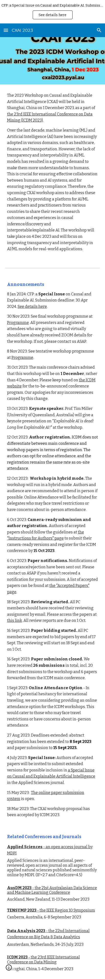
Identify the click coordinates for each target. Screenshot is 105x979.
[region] (52, 11)
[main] (52, 172)
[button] (6, 30)
